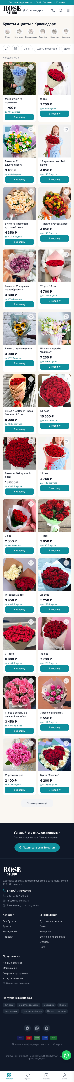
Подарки (8, 936)
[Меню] (68, 10)
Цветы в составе (47, 48)
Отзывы (44, 941)
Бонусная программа (52, 936)
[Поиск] (60, 10)
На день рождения (56, 1011)
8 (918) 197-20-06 (17, 895)
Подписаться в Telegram (39, 847)
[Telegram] (27, 1028)
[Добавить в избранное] (31, 67)
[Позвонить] (53, 10)
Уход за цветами (13, 978)
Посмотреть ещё (37, 803)
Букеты (7, 926)
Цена (27, 48)
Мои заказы (10, 967)
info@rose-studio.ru (18, 900)
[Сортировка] (6, 48)
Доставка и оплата (51, 921)
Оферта (57, 1044)
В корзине (49, 1005)
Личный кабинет (12, 962)
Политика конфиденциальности (30, 1044)
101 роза (9, 1005)
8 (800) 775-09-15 (19, 890)
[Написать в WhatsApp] (66, 1055)
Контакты (45, 931)
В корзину (19, 117)
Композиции (10, 931)
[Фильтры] (15, 48)
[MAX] (46, 1028)
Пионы (62, 1005)
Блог (42, 946)
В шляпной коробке (28, 1005)
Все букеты (9, 921)
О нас (43, 926)
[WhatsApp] (37, 1028)
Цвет (67, 48)
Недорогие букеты (32, 1011)
